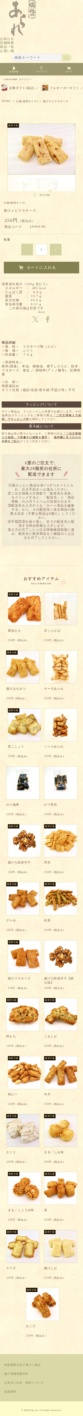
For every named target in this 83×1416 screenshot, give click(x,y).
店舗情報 (7, 43)
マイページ (41, 71)
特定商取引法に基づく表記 (22, 1364)
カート (69, 71)
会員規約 (10, 1391)
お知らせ (7, 38)
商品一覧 (7, 47)
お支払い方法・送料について (24, 1382)
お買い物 (7, 51)
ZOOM (44, 195)
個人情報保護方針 (16, 1373)
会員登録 (14, 71)
